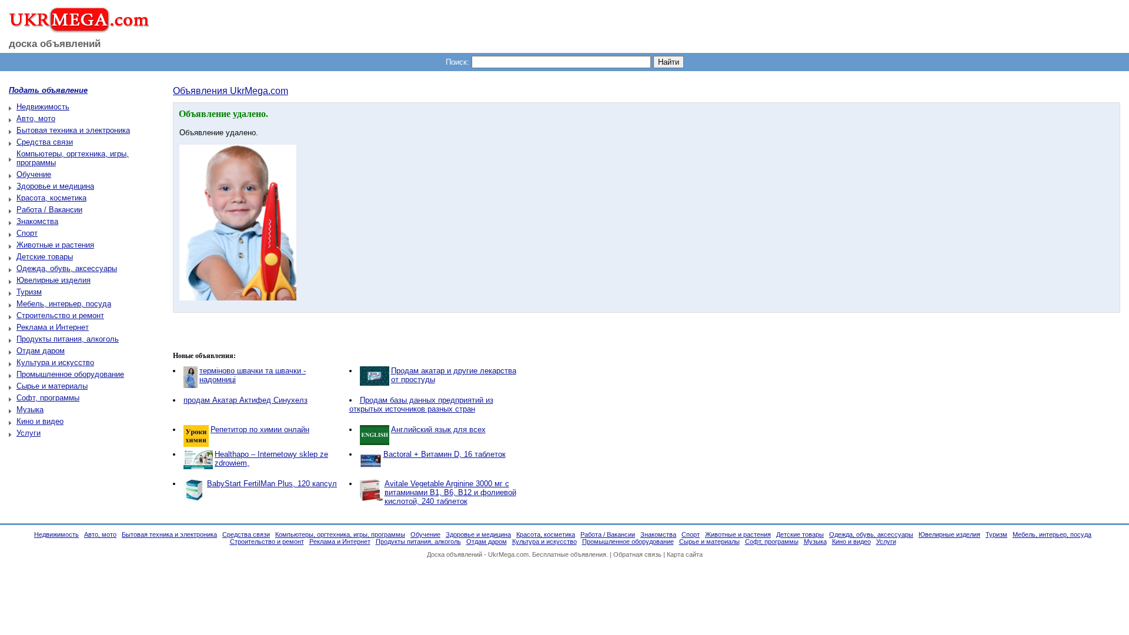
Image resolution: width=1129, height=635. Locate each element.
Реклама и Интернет (52, 327)
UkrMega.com (508, 554)
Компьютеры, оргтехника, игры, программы (340, 534)
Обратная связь (637, 554)
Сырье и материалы (52, 386)
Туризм (29, 292)
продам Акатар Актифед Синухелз (245, 400)
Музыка (30, 409)
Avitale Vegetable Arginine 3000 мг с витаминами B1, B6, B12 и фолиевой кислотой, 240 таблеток (450, 492)
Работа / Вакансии (49, 209)
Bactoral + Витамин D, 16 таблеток (444, 454)
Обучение (33, 174)
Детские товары (44, 256)
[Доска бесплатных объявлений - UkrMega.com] (75, 29)
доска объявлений (55, 43)
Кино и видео (40, 421)
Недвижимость (42, 106)
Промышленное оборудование (70, 374)
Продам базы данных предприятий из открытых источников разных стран (421, 404)
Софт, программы (47, 397)
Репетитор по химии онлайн (260, 429)
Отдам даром (40, 350)
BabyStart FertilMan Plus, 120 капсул (272, 483)
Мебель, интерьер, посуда (63, 303)
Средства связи (44, 142)
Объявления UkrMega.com (230, 91)
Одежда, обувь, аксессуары (66, 268)
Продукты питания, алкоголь (67, 339)
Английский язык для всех (438, 429)
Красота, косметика (51, 197)
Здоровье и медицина (55, 186)
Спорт (27, 233)
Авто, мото (35, 118)
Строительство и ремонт (60, 315)
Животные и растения (55, 244)
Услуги (28, 433)
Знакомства (37, 221)
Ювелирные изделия (53, 280)
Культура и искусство (55, 362)
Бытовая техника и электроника (73, 130)
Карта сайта (685, 554)
